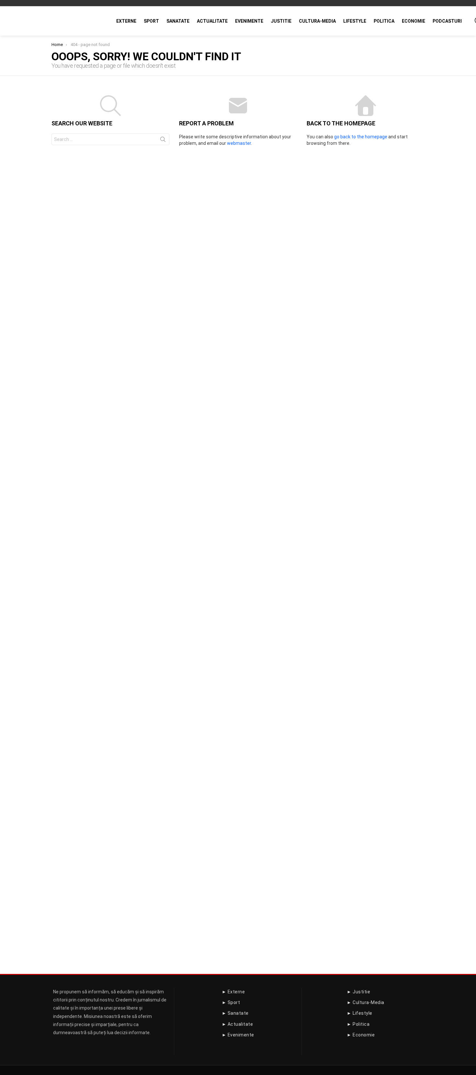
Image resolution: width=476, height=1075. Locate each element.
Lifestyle (354, 21)
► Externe (233, 991)
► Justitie (358, 991)
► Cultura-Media (365, 1002)
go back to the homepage (360, 136)
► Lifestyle (359, 1013)
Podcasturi (447, 21)
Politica (384, 21)
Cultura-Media (317, 21)
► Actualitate (237, 1024)
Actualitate (212, 21)
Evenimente (249, 21)
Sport (151, 21)
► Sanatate (235, 1013)
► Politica (358, 1024)
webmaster (239, 143)
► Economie (361, 1034)
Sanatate (177, 21)
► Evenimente (238, 1034)
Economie (413, 21)
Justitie (281, 21)
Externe (126, 21)
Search (162, 140)
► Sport (231, 1002)
